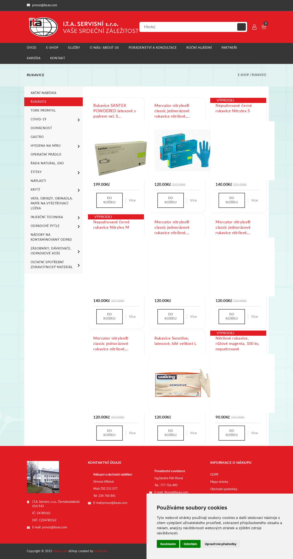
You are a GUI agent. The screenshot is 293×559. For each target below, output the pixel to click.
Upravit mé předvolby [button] (220, 544)
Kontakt (57, 58)
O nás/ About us (104, 47)
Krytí (35, 189)
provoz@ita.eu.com (54, 527)
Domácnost (41, 128)
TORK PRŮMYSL (43, 110)
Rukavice (259, 75)
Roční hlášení (199, 47)
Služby (74, 47)
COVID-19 (38, 119)
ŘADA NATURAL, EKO (47, 163)
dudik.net (100, 551)
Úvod (31, 47)
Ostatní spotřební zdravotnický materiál (52, 265)
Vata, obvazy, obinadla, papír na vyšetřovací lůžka (52, 203)
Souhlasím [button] (168, 544)
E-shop (52, 47)
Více (132, 200)
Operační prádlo (46, 154)
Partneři (229, 47)
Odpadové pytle (45, 226)
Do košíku (109, 200)
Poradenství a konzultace (153, 47)
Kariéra (34, 58)
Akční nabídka (43, 93)
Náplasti (38, 181)
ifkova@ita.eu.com (176, 492)
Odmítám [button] (190, 544)
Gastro (37, 137)
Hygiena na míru (46, 145)
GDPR (214, 474)
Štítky (36, 172)
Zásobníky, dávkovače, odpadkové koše (51, 251)
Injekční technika (47, 217)
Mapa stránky (219, 481)
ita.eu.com (60, 551)
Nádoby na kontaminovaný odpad (51, 237)
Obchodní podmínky (223, 489)
